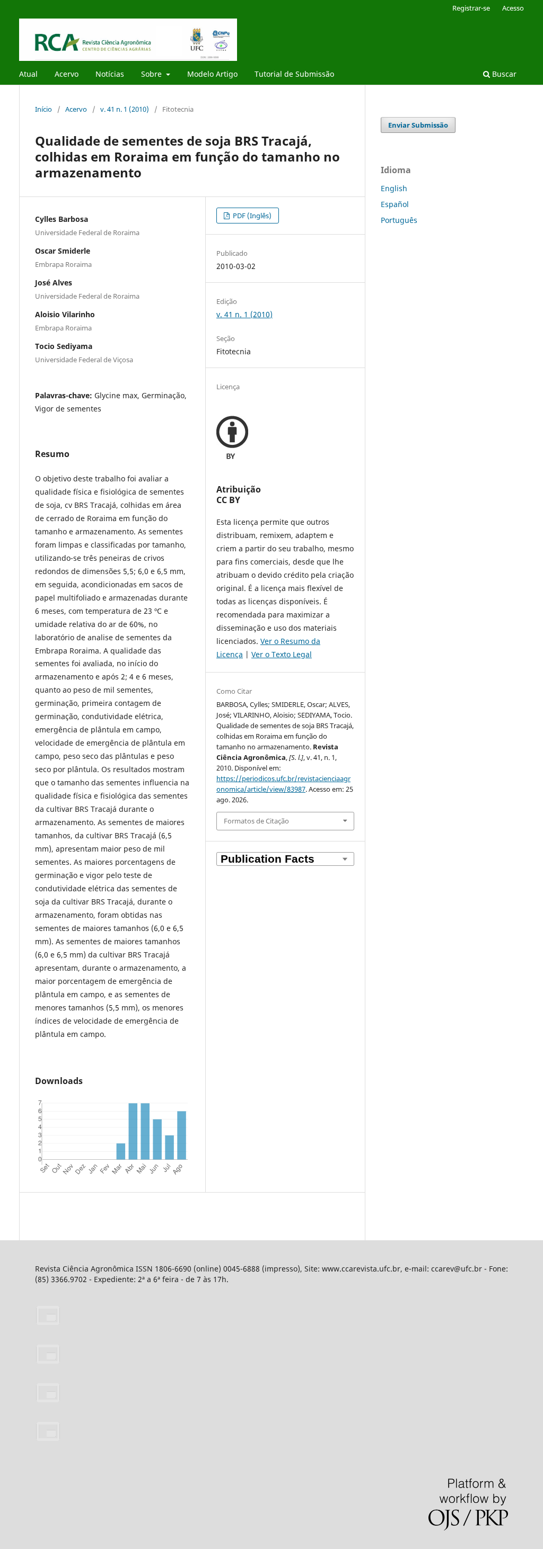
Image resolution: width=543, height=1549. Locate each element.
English (394, 188)
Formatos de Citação (256, 821)
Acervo (66, 74)
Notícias (109, 74)
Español (395, 204)
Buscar (503, 74)
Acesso (513, 8)
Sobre (152, 74)
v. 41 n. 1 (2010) (124, 109)
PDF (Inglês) (251, 215)
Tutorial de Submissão (294, 74)
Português (399, 220)
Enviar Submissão (418, 125)
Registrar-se (471, 8)
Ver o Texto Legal (281, 654)
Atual (28, 74)
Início (43, 109)
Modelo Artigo (212, 74)
